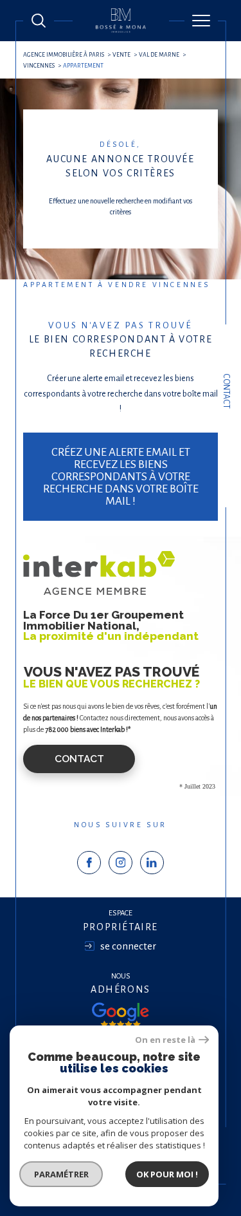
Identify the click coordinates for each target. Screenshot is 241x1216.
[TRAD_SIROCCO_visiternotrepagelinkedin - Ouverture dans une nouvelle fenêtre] (152, 863)
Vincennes (39, 65)
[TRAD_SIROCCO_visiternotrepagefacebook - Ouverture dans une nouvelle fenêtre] (89, 863)
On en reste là (165, 1040)
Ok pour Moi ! (167, 1174)
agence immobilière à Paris (63, 54)
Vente (121, 54)
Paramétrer (61, 1174)
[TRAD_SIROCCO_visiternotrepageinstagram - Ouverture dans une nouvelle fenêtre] (120, 863)
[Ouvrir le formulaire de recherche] (38, 20)
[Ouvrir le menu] (201, 20)
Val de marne (159, 54)
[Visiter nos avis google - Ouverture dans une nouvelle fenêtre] (120, 1015)
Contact (226, 391)
